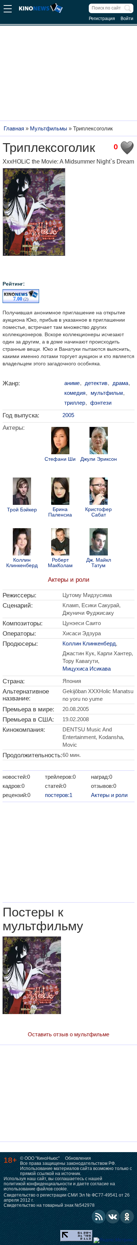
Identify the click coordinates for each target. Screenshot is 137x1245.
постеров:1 (58, 795)
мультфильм (107, 393)
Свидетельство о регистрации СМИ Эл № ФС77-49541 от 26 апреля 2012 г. (67, 1198)
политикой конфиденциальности (38, 1183)
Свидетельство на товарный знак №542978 (49, 1205)
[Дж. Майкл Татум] (99, 542)
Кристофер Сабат (98, 512)
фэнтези (100, 403)
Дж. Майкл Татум (98, 562)
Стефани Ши (60, 459)
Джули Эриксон (98, 459)
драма (120, 383)
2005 (68, 415)
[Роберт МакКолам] (60, 542)
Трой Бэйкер (22, 509)
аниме (72, 383)
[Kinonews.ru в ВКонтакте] (113, 1217)
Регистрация (102, 18)
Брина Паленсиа (60, 512)
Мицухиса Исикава (86, 668)
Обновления (78, 1158)
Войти (127, 18)
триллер (74, 403)
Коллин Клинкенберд (22, 562)
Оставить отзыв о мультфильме (68, 1034)
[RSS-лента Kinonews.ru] (99, 1217)
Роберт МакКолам (60, 562)
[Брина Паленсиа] (60, 492)
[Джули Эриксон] (99, 441)
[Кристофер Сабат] (99, 492)
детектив (96, 383)
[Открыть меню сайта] (8, 9)
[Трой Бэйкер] (22, 492)
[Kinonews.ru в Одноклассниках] (127, 1217)
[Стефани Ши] (60, 441)
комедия (74, 393)
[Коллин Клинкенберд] (22, 542)
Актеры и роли (69, 579)
